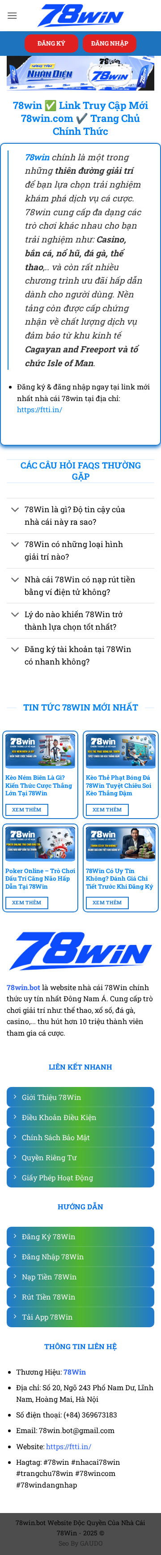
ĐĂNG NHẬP (109, 43)
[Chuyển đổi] (15, 510)
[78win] (80, 16)
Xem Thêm (27, 810)
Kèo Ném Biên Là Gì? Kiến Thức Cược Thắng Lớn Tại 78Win (38, 785)
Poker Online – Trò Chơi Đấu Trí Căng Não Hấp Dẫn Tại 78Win (40, 878)
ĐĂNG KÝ (51, 43)
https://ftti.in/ (39, 409)
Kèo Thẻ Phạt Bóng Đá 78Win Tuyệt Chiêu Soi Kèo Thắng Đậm (118, 785)
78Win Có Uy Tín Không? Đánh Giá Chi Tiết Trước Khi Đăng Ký (119, 878)
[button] (12, 15)
